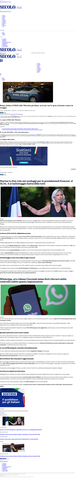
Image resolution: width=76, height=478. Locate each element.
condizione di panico (46, 143)
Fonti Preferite (20, 114)
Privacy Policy (5, 46)
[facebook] (0, 0)
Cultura (3, 21)
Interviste (4, 25)
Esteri (3, 17)
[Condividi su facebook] (1, 113)
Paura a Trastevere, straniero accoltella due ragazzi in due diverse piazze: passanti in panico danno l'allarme (22, 129)
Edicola (1, 1)
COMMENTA (73, 169)
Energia (38, 71)
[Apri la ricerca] (0, 74)
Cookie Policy (5, 45)
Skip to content (3, 52)
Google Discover (13, 114)
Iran (3, 32)
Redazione (4, 40)
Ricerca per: (2, 54)
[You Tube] (1, 0)
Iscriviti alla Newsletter (6, 42)
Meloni (3, 33)
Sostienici (4, 41)
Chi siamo (4, 38)
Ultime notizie (5, 43)
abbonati (14, 146)
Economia (4, 20)
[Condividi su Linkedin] (2, 113)
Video (3, 18)
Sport (3, 24)
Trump (3, 34)
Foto (3, 26)
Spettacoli (4, 23)
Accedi (9, 1)
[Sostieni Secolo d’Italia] (12, 406)
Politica (3, 15)
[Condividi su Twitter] (5, 113)
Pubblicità (4, 44)
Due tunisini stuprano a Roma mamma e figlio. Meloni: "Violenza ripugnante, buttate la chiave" (20, 128)
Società (3, 19)
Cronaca (4, 16)
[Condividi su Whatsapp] (4, 113)
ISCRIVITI (2, 412)
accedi (20, 146)
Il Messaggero (32, 134)
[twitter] (2, 0)
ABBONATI (5, 1)
